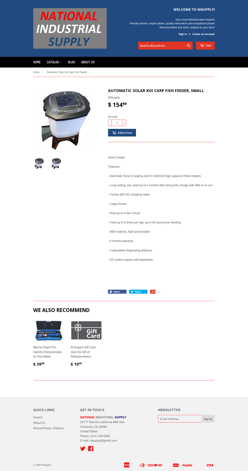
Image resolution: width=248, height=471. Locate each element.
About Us (88, 62)
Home (37, 62)
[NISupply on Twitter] (83, 449)
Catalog (53, 62)
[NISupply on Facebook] (90, 449)
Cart (208, 45)
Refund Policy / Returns (48, 428)
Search (37, 417)
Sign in (183, 34)
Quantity (113, 116)
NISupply (46, 464)
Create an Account (203, 34)
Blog (71, 62)
